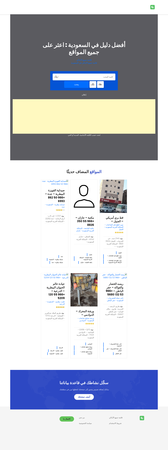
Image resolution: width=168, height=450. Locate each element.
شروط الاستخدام (115, 423)
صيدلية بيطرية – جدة (57, 262)
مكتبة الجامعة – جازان (86, 262)
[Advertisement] (84, 116)
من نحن (82, 417)
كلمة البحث (56, 77)
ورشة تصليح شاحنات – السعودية (86, 352)
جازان (90, 254)
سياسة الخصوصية (85, 423)
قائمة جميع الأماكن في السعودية (84, 63)
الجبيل (120, 253)
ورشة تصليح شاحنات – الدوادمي (86, 348)
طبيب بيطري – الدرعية (56, 350)
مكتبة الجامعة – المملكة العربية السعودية (86, 258)
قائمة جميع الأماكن (84, 60)
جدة (62, 256)
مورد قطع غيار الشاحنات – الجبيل (114, 256)
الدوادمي (90, 344)
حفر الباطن (118, 353)
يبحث (76, 84)
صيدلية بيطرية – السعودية (56, 259)
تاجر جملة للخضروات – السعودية (115, 345)
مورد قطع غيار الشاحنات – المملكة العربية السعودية (114, 261)
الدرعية (61, 347)
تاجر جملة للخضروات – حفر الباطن (114, 349)
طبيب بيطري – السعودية (56, 353)
